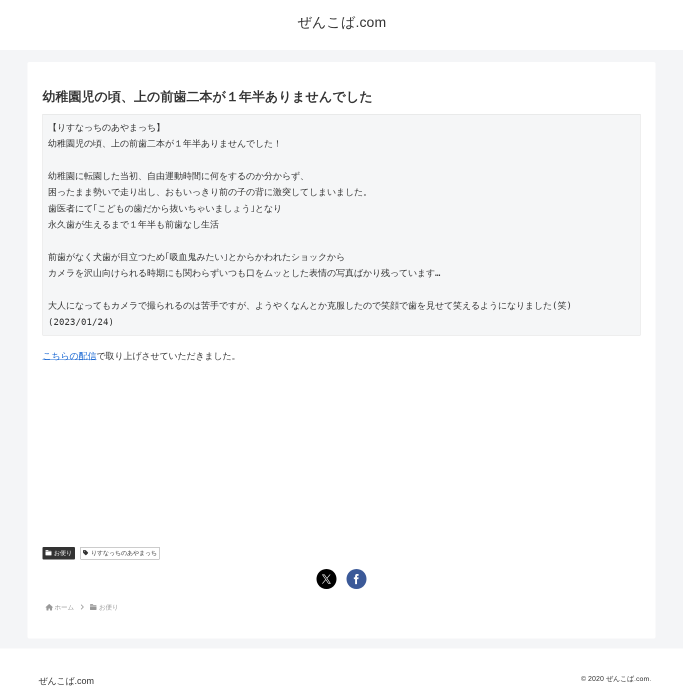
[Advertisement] (341, 447)
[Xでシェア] (326, 579)
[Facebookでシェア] (356, 579)
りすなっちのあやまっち (124, 553)
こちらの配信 (69, 356)
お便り (63, 553)
